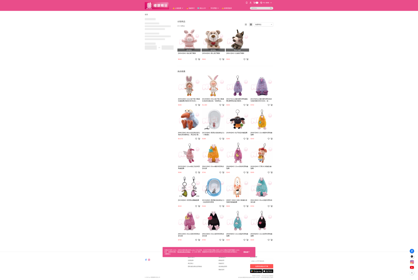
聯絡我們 (221, 269)
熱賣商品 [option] (258, 24)
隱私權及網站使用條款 (195, 266)
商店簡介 (191, 263)
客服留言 (221, 263)
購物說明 (221, 260)
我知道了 (247, 252)
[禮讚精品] (157, 5)
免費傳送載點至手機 (261, 266)
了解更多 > (167, 254)
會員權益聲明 (223, 266)
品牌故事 (191, 260)
